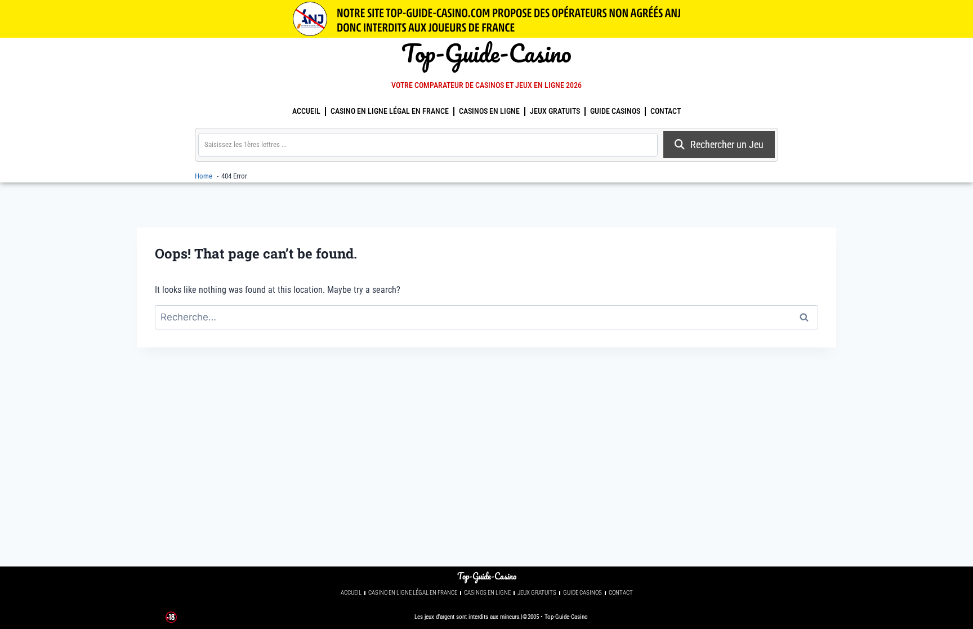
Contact (665, 111)
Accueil (306, 111)
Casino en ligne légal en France (390, 111)
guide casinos (615, 111)
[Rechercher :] (486, 317)
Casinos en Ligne (489, 111)
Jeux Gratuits (555, 111)
